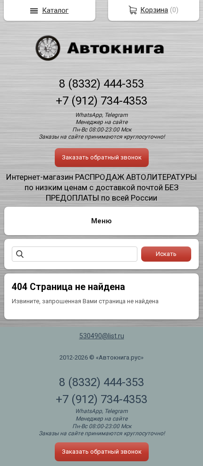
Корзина (154, 10)
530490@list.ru (101, 336)
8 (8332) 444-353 (101, 83)
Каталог (55, 10)
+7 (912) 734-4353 (101, 100)
